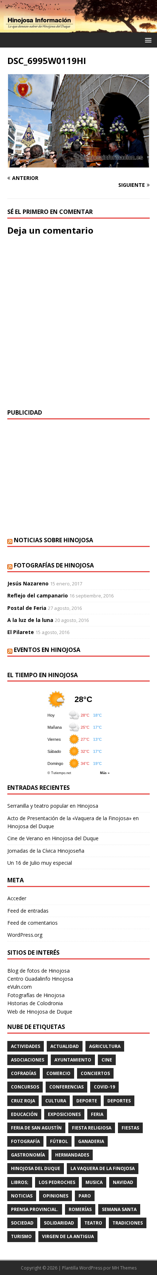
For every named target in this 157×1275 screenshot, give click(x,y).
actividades (25, 1046)
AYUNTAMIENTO (72, 1060)
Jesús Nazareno (28, 583)
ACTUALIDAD (64, 1046)
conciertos (95, 1073)
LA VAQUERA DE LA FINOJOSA (102, 1168)
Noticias (21, 1196)
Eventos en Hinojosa (47, 650)
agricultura (104, 1046)
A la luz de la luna (30, 619)
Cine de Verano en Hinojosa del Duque (53, 838)
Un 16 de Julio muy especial (39, 862)
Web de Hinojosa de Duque (39, 1011)
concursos (25, 1087)
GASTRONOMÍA (28, 1155)
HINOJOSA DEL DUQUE (35, 1168)
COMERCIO (58, 1073)
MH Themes (124, 1268)
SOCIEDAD (22, 1223)
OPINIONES (55, 1196)
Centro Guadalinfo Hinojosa (40, 978)
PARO (84, 1196)
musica (94, 1182)
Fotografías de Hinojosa (54, 565)
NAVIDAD (123, 1182)
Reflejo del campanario (37, 595)
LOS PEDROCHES (57, 1182)
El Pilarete (20, 632)
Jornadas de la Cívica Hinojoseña (45, 850)
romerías (80, 1209)
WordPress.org (24, 934)
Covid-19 (104, 1087)
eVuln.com (19, 986)
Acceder (16, 898)
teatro (93, 1223)
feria (97, 1114)
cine (107, 1060)
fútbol (59, 1141)
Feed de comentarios (32, 922)
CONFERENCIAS (66, 1087)
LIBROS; (19, 1182)
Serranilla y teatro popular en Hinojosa (52, 805)
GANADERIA (91, 1141)
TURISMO (21, 1236)
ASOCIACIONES (27, 1060)
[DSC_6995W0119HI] (78, 164)
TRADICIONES (127, 1223)
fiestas (130, 1128)
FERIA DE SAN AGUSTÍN (36, 1128)
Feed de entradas (28, 910)
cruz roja (23, 1101)
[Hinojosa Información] (78, 27)
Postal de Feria (26, 607)
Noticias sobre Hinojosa (53, 540)
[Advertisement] (78, 478)
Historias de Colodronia (35, 1003)
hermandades (72, 1155)
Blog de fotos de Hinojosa (38, 970)
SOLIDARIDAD (59, 1223)
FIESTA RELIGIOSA (91, 1128)
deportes (119, 1101)
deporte (86, 1101)
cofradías (23, 1073)
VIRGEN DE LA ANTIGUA (68, 1236)
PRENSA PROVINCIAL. (34, 1209)
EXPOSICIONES (64, 1114)
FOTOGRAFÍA (25, 1141)
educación (24, 1114)
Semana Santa (119, 1209)
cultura (55, 1101)
